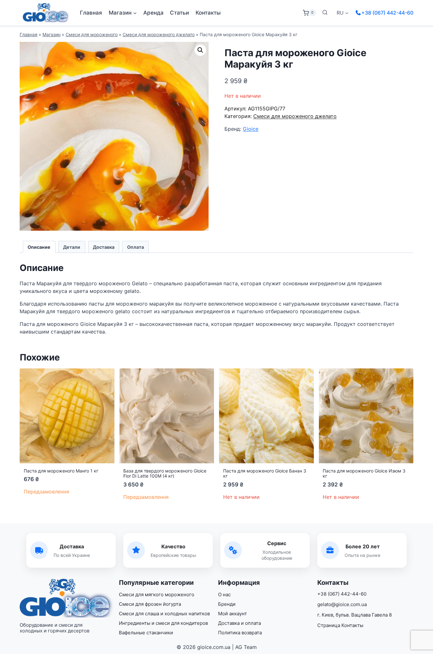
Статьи (179, 13)
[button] (200, 50)
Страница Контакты (340, 625)
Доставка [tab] (103, 247)
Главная (91, 13)
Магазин (51, 34)
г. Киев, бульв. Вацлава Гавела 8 (354, 615)
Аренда (153, 13)
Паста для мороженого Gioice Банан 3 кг (264, 473)
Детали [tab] (71, 247)
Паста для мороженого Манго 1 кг (61, 470)
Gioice (250, 129)
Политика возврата (240, 633)
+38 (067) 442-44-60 (387, 13)
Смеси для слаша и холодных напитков (164, 614)
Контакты (208, 13)
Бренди (227, 604)
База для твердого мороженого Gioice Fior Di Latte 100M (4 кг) (164, 473)
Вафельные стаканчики (146, 633)
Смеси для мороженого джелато (159, 34)
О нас (224, 594)
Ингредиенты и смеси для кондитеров (163, 623)
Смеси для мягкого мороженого (156, 594)
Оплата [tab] (135, 247)
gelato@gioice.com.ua (342, 604)
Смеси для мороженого (92, 34)
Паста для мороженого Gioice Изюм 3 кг (364, 473)
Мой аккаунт (232, 614)
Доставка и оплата (239, 623)
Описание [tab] (39, 247)
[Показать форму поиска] (325, 12)
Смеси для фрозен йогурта (150, 604)
